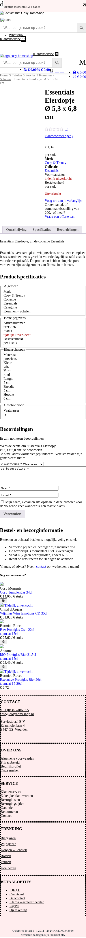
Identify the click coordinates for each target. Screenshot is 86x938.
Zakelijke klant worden (17, 796)
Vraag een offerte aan (60, 216)
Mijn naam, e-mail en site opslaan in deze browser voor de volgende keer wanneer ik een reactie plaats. (41, 504)
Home (4, 75)
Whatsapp (16, 35)
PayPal (14, 906)
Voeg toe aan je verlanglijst (63, 200)
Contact (6, 815)
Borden (6, 856)
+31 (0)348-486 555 (15, 710)
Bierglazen (8, 838)
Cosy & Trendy (55, 163)
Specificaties (42, 229)
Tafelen (17, 75)
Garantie (7, 807)
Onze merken (10, 770)
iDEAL (14, 890)
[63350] (3, 600)
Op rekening (18, 910)
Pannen (6, 862)
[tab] (16, 230)
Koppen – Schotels (14, 850)
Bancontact (17, 898)
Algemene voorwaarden (17, 758)
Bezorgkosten (10, 800)
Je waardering (11, 464)
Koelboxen (8, 868)
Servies (31, 75)
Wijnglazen (8, 844)
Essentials (51, 170)
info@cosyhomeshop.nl (17, 714)
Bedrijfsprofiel (11, 766)
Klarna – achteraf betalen (26, 902)
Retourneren (9, 811)
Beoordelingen (68, 229)
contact (41, 566)
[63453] (3, 667)
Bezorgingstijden (12, 804)
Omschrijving (16, 229)
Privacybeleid (10, 762)
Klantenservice (11, 792)
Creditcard (16, 894)
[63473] (3, 642)
